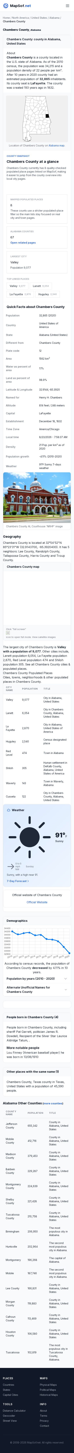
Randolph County (47, 551)
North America (20, 17)
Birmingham (12, 1231)
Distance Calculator (14, 1410)
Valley (14, 262)
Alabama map (56, 145)
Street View (10, 1420)
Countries (8, 1384)
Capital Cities (10, 1394)
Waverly (11, 783)
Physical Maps (48, 1384)
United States (39, 17)
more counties (52, 1103)
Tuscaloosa (12, 1352)
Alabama (54, 17)
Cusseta (10, 796)
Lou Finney (14, 1052)
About (43, 1410)
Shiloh (59, 660)
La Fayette (44, 656)
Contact (44, 1425)
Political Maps (48, 1389)
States (6, 1389)
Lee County (26, 551)
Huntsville (11, 1246)
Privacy (44, 1420)
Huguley (11, 741)
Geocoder (9, 1415)
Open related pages (23, 242)
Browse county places (37, 186)
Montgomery (13, 1259)
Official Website (37, 902)
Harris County (40, 555)
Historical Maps (49, 1394)
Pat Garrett (23, 1031)
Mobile (10, 1273)
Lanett (7, 656)
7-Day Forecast (17, 881)
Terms (43, 1415)
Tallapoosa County (16, 555)
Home (6, 17)
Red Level (19, 660)
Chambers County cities (51, 664)
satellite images (47, 637)
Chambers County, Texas (24, 1082)
